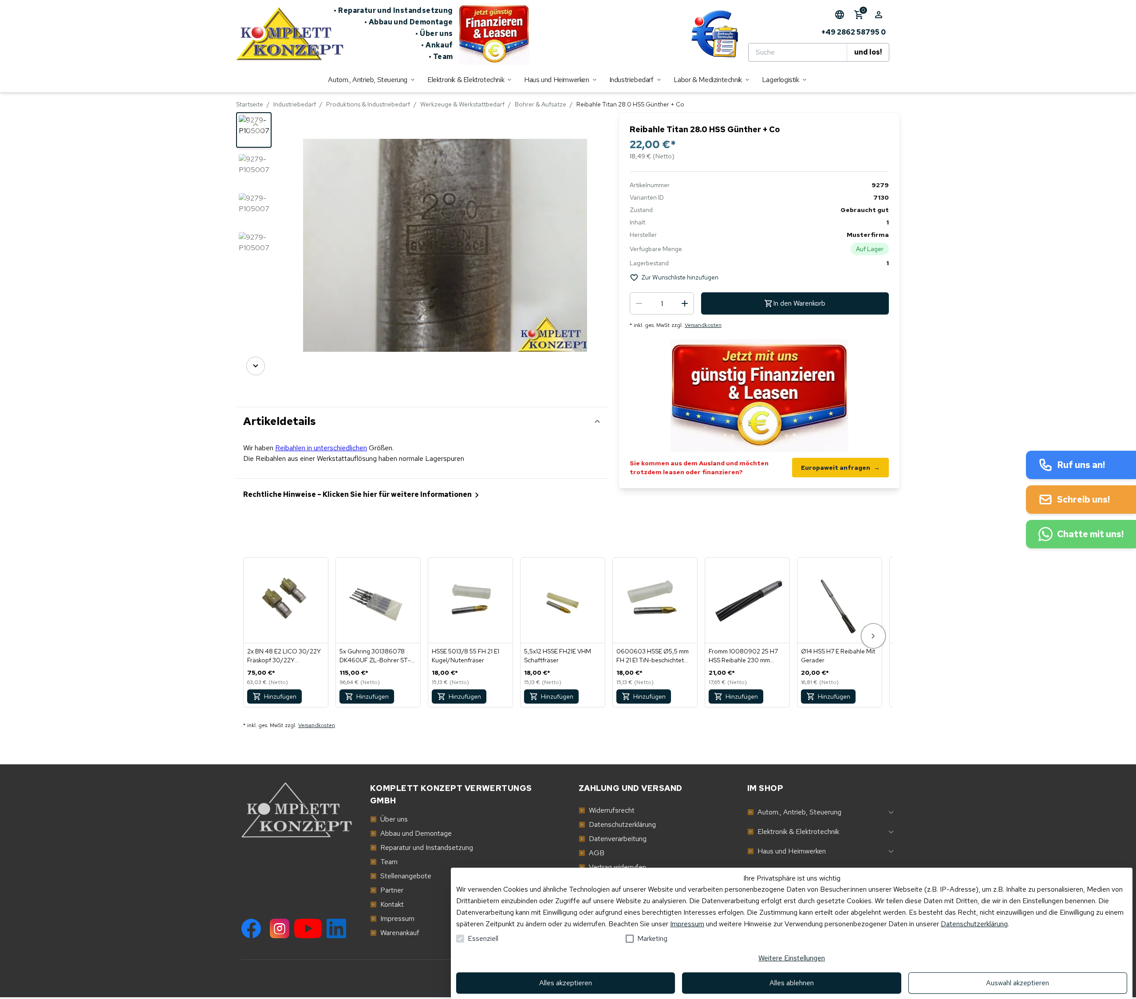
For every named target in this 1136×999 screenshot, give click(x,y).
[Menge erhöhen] (685, 303)
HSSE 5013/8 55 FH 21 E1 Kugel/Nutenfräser (465, 655)
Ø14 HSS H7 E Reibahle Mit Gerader (838, 655)
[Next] (255, 366)
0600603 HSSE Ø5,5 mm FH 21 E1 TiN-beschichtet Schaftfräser (652, 656)
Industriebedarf (294, 104)
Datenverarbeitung (613, 838)
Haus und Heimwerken (786, 851)
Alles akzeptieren (565, 982)
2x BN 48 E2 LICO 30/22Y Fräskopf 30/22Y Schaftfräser (284, 656)
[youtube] (308, 928)
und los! (868, 52)
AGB (591, 852)
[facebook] (251, 928)
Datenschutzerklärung (974, 923)
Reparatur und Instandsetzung (393, 10)
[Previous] (255, 125)
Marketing (652, 938)
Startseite (249, 104)
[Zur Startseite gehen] (285, 34)
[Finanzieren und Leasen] (493, 34)
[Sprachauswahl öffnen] (839, 15)
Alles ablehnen (791, 982)
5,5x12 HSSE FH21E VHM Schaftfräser (557, 655)
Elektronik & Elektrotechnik (793, 831)
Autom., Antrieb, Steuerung (794, 812)
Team (441, 56)
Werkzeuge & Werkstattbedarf (462, 104)
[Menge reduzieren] (639, 303)
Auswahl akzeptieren (1017, 982)
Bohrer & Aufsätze (540, 104)
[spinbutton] (661, 303)
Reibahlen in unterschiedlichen (321, 447)
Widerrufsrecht (607, 810)
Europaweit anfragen (840, 468)
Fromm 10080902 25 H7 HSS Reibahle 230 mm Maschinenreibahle (743, 656)
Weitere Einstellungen (791, 958)
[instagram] (279, 928)
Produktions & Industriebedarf (368, 104)
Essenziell (483, 938)
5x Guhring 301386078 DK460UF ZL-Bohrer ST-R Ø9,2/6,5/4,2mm (376, 656)
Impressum (687, 923)
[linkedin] (336, 928)
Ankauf (437, 45)
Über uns (434, 33)
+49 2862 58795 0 (853, 32)
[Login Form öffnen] (879, 15)
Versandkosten (703, 325)
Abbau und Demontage (408, 22)
